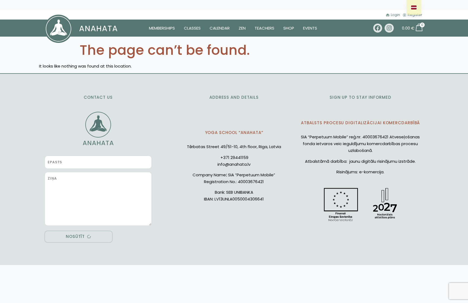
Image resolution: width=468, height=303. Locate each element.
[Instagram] (389, 28)
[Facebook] (377, 28)
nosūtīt (75, 236)
